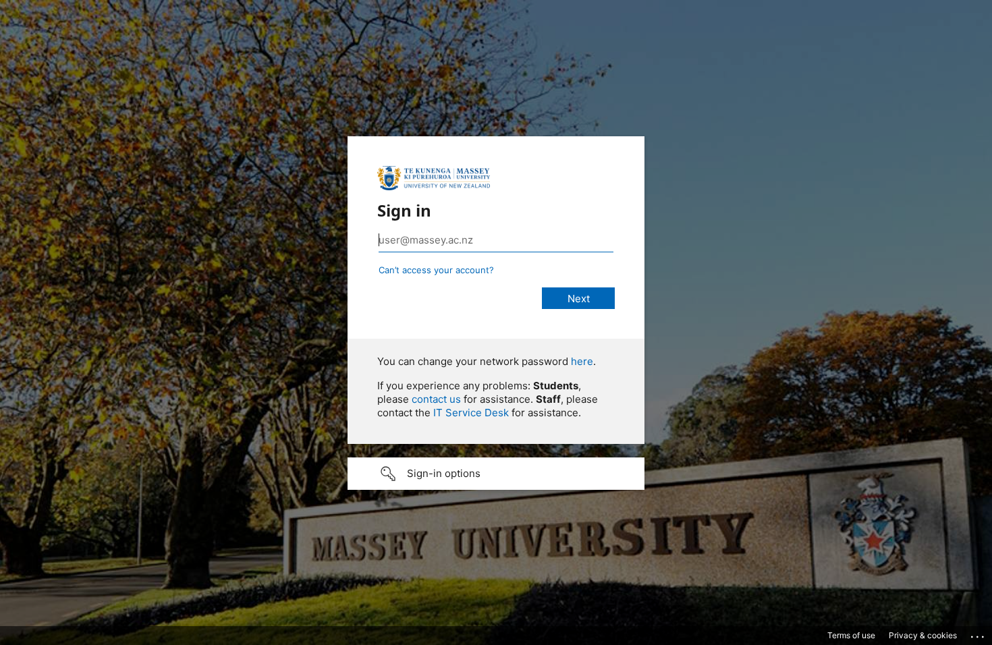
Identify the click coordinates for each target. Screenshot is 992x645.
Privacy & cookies (923, 635)
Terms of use (851, 635)
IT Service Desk (471, 412)
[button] (496, 473)
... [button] (978, 633)
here (582, 361)
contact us (436, 399)
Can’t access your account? (436, 269)
